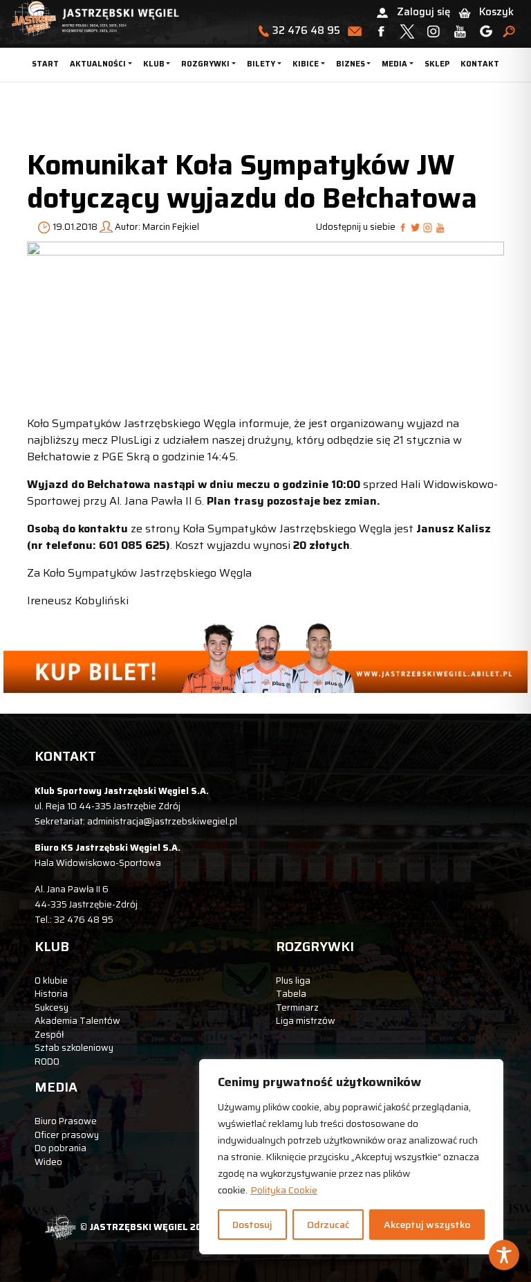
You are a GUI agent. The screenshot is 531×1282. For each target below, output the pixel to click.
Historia (51, 993)
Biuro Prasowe (66, 1121)
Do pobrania (60, 1148)
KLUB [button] (154, 64)
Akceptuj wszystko (427, 1224)
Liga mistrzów (305, 1020)
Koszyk (496, 11)
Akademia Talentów (77, 1020)
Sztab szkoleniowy (74, 1047)
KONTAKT (479, 64)
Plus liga (293, 980)
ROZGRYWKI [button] (205, 64)
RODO (47, 1061)
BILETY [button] (261, 64)
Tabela (291, 993)
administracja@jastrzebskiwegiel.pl (162, 821)
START (45, 64)
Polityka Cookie (283, 1190)
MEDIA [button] (394, 64)
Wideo (48, 1162)
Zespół (49, 1034)
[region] (351, 1156)
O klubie (51, 980)
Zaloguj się (423, 11)
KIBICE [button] (305, 64)
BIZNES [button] (350, 64)
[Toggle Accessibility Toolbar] (504, 1255)
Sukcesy (51, 1007)
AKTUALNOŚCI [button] (98, 64)
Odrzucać (328, 1224)
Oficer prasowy (67, 1135)
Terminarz (297, 1007)
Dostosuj (252, 1224)
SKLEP (437, 64)
